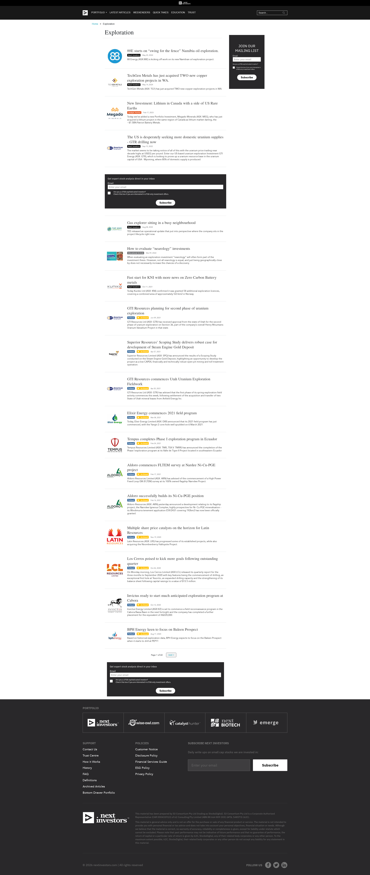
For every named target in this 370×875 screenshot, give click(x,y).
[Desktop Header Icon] (87, 12)
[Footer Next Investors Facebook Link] (268, 865)
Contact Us (90, 749)
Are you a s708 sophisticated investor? (245, 64)
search (283, 12)
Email (110, 183)
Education (178, 12)
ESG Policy (142, 768)
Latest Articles (120, 12)
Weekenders (141, 12)
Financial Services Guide (151, 761)
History (87, 768)
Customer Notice (146, 749)
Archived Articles (94, 786)
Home (95, 24)
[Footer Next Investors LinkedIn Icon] (284, 865)
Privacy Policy (144, 774)
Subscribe (165, 202)
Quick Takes (161, 12)
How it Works (91, 761)
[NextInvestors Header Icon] (185, 2)
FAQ (86, 774)
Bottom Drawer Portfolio (99, 792)
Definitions (90, 780)
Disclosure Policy (146, 755)
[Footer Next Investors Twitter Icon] (276, 865)
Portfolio (98, 12)
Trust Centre (91, 755)
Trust (192, 12)
